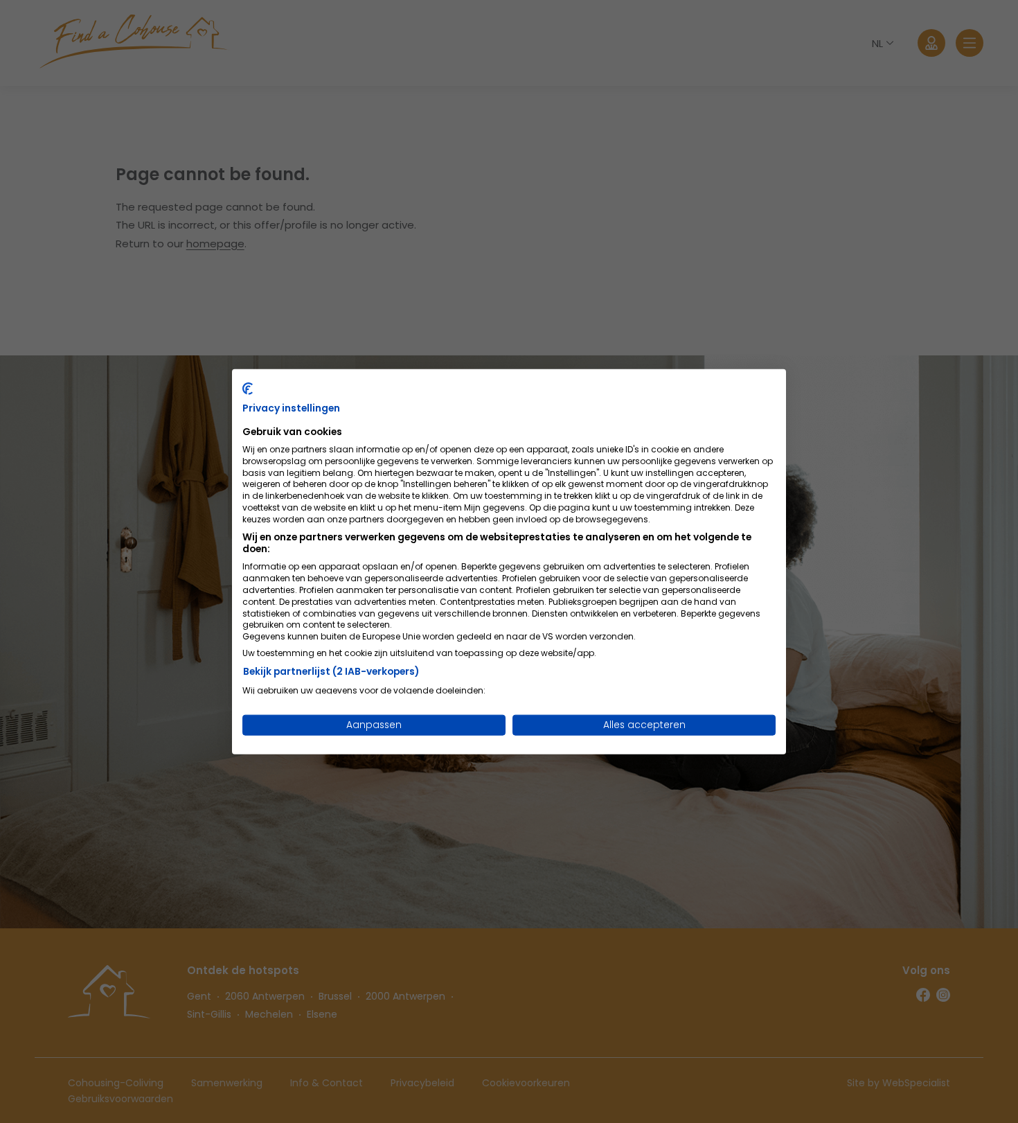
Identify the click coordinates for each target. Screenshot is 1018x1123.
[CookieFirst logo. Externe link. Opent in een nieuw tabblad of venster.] (247, 388)
